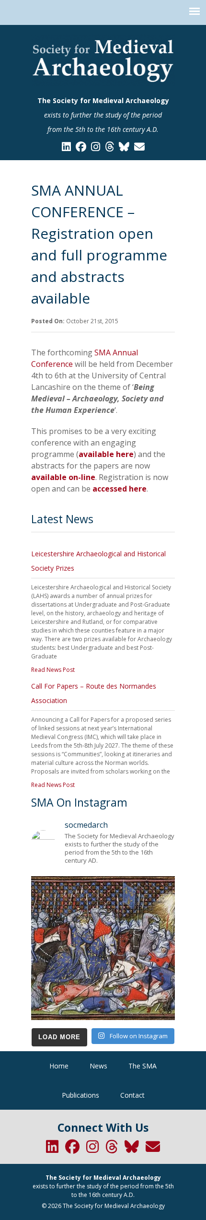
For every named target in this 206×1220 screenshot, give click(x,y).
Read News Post (53, 670)
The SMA (142, 1065)
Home (59, 1065)
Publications (80, 1095)
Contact (132, 1095)
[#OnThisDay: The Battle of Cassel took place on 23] (103, 948)
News (98, 1065)
